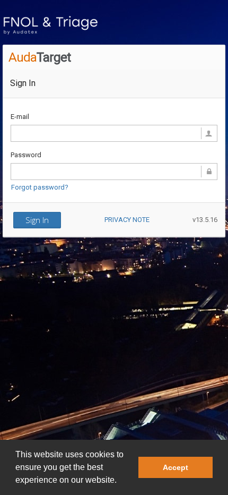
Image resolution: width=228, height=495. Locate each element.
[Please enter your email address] (114, 133)
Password (26, 155)
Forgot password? (39, 187)
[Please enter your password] (114, 171)
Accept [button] (175, 467)
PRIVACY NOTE (127, 220)
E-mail (20, 117)
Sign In (37, 220)
